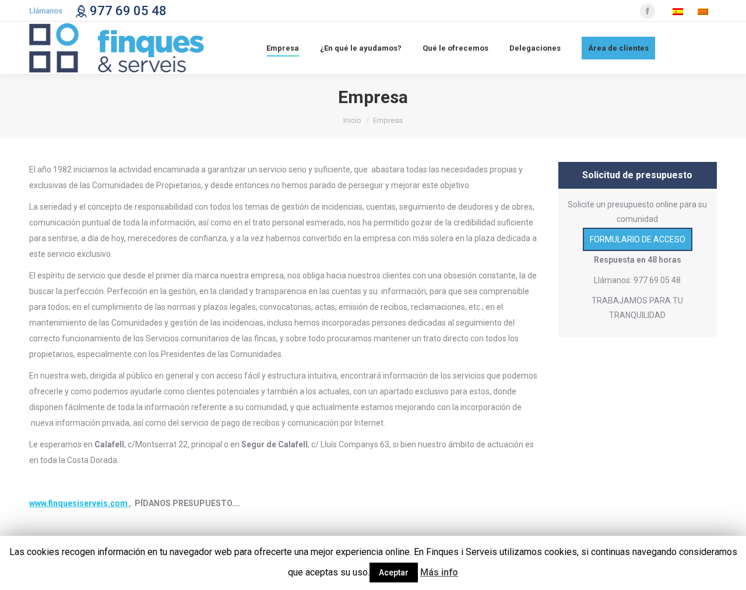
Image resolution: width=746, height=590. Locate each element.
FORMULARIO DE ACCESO (637, 239)
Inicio (352, 120)
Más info (439, 572)
